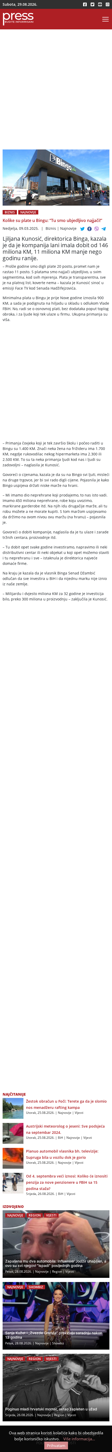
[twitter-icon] (92, 4)
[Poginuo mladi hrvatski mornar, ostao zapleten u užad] (56, 1387)
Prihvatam (56, 1445)
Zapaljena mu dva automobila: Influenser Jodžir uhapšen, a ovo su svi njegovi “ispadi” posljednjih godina (55, 1263)
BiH (60, 1137)
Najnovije (28, 212)
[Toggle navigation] (105, 19)
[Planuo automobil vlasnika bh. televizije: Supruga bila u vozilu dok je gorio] (13, 1157)
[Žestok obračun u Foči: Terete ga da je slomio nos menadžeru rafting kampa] (13, 1107)
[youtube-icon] (100, 4)
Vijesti (79, 1112)
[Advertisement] (56, 91)
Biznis (10, 212)
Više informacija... (79, 1438)
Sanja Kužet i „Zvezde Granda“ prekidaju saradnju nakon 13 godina (53, 1335)
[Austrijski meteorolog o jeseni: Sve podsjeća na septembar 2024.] (13, 1132)
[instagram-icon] (107, 4)
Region (35, 1215)
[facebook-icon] (85, 4)
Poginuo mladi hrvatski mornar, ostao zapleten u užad (51, 1409)
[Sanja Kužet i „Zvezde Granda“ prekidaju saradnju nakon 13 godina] (56, 1316)
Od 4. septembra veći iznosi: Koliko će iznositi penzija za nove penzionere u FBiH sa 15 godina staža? (67, 1182)
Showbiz (36, 1287)
